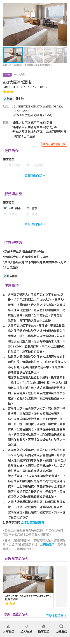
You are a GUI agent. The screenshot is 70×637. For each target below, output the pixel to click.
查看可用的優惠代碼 (54, 144)
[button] (7, 24)
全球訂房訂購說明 (32, 522)
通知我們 (49, 544)
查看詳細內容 (33, 224)
